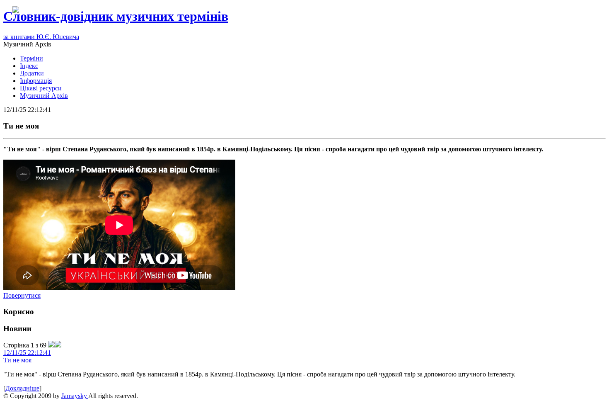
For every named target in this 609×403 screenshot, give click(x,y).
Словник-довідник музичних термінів (115, 16)
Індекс (29, 65)
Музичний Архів (44, 95)
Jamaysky (74, 395)
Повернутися (22, 295)
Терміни (31, 58)
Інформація (36, 80)
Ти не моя (17, 360)
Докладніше (22, 388)
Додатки (32, 73)
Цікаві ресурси (41, 88)
